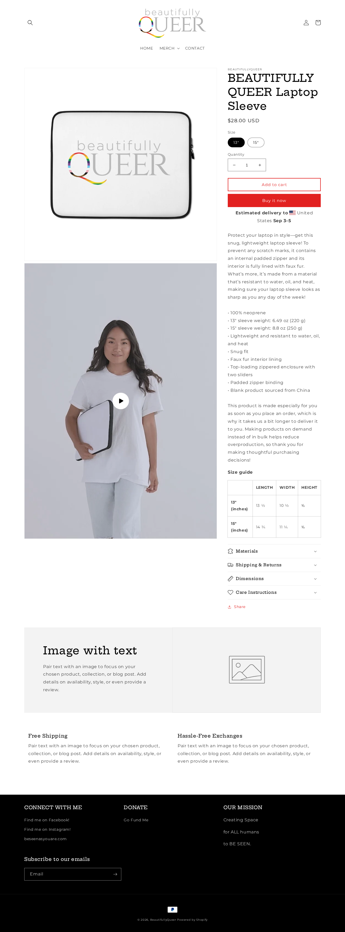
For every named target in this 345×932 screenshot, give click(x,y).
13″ (236, 142)
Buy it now (274, 200)
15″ (256, 142)
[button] (30, 23)
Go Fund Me (136, 820)
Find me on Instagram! (47, 829)
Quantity (236, 154)
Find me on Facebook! (47, 820)
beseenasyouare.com (45, 838)
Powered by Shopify (192, 919)
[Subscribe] (115, 874)
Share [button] (240, 606)
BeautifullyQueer (163, 919)
